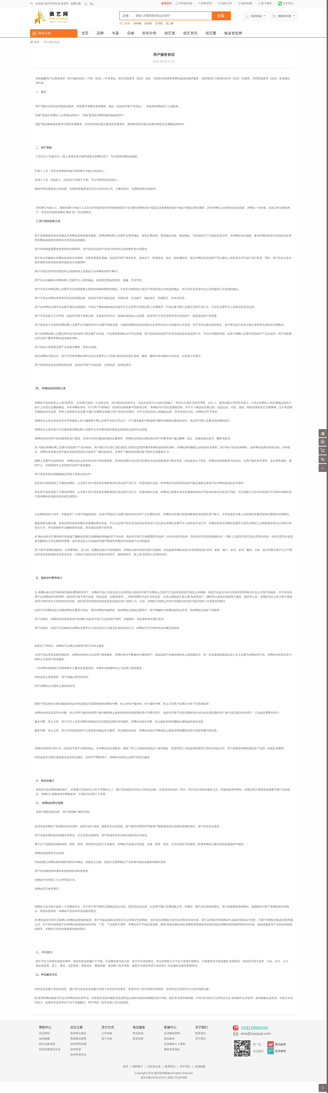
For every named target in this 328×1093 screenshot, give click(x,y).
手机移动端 (185, 3)
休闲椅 (137, 23)
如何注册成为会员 (49, 1049)
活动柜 (148, 23)
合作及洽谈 (154, 1066)
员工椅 (170, 23)
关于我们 (200, 1038)
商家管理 (206, 3)
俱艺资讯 (190, 33)
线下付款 (107, 1038)
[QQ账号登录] (86, 3)
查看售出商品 (78, 1033)
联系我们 (200, 1033)
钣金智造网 (233, 33)
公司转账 (107, 1033)
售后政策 (138, 1033)
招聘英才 (137, 1066)
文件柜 (159, 23)
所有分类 (44, 33)
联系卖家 (138, 1038)
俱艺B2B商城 (52, 3)
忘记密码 (44, 1033)
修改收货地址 (172, 1049)
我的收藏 (246, 3)
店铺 (130, 33)
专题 (115, 33)
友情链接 (200, 1066)
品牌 (100, 33)
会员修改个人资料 (174, 1044)
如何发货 (75, 1049)
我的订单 (226, 3)
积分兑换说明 (47, 1044)
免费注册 (75, 3)
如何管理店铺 (78, 1044)
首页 (85, 33)
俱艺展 (169, 33)
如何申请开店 (78, 1054)
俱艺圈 (211, 33)
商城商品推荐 (78, 1038)
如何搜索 (44, 1038)
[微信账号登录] (91, 3)
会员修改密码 (172, 1033)
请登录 (65, 3)
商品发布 (169, 1038)
